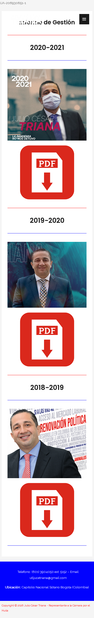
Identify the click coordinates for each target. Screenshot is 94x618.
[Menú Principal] (84, 19)
